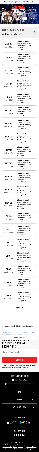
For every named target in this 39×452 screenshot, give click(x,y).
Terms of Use (11, 368)
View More (19, 308)
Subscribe (19, 360)
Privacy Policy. (23, 368)
